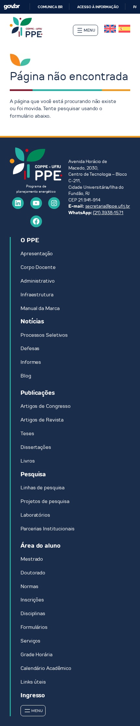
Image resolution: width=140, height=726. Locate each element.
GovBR (12, 7)
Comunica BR (50, 7)
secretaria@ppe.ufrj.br (107, 206)
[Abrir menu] (85, 30)
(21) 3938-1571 (108, 213)
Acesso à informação (98, 7)
